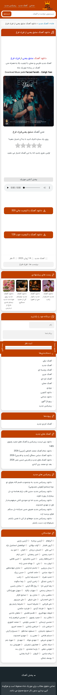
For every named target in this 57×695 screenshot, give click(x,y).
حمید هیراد (47, 577)
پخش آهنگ (27, 675)
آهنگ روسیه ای (45, 370)
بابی (38, 563)
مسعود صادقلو (27, 631)
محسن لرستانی (45, 622)
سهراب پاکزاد (30, 590)
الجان (23, 550)
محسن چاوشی (29, 622)
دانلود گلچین (46, 392)
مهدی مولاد (32, 640)
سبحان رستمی (46, 590)
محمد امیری (16, 626)
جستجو (7, 14)
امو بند (14, 550)
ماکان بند (48, 617)
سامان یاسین (15, 586)
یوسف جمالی (46, 658)
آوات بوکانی (33, 545)
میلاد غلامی (47, 644)
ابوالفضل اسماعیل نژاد (15, 545)
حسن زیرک (19, 572)
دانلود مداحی (46, 397)
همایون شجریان (31, 644)
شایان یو (33, 595)
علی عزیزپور (19, 599)
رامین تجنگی (46, 581)
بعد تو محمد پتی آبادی (42, 464)
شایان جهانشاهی (13, 568)
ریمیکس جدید (10, 5)
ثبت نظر (28, 343)
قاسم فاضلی (29, 613)
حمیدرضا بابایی (31, 577)
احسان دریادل (35, 550)
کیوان (35, 653)
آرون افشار (47, 545)
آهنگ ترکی (47, 361)
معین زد (33, 635)
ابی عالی (48, 550)
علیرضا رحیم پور (16, 604)
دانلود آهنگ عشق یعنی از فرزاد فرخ (33, 32)
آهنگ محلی (47, 383)
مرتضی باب (47, 626)
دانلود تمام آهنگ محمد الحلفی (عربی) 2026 (33, 451)
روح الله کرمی (31, 586)
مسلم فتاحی (46, 635)
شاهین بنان (47, 595)
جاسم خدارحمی (30, 568)
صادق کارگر (21, 595)
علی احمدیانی (46, 599)
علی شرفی (32, 599)
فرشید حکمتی (23, 608)
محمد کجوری (13, 622)
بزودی (49, 388)
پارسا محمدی (31, 649)
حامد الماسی (33, 572)
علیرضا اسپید (32, 604)
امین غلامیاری (29, 559)
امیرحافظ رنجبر (45, 559)
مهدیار (20, 640)
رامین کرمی (32, 581)
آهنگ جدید (22, 5)
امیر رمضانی (33, 554)
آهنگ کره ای (46, 379)
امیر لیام (20, 554)
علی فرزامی (47, 604)
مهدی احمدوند (19, 635)
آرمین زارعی (22, 541)
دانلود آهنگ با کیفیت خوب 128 (26, 234)
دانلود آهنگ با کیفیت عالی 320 (27, 210)
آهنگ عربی (47, 374)
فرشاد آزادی (38, 608)
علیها (50, 608)
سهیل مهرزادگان (14, 590)
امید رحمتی (47, 554)
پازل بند (18, 649)
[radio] (39, 146)
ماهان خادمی (14, 613)
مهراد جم (9, 640)
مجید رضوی (34, 617)
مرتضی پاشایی (32, 626)
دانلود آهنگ (40, 58)
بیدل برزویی (46, 568)
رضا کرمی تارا (46, 586)
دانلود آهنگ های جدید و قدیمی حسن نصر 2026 (31, 460)
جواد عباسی (47, 572)
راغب (19, 577)
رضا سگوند (18, 581)
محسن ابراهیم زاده (17, 617)
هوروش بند (15, 644)
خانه (52, 23)
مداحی (31, 5)
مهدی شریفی (46, 640)
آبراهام (49, 541)
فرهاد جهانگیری (45, 613)
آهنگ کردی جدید (44, 424)
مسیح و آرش (11, 631)
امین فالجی (14, 559)
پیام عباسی (47, 653)
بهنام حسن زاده (25, 563)
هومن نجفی (47, 649)
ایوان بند (48, 563)
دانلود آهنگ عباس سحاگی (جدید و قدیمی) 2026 (31, 455)
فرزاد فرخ (23, 264)
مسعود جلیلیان (45, 631)
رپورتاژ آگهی (46, 401)
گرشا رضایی (24, 653)
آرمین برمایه (36, 541)
